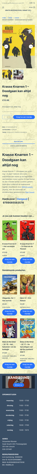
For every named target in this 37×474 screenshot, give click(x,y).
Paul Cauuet (29, 192)
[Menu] (3, 7)
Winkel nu (18, 385)
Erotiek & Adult (25, 307)
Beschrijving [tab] (18, 141)
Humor (13, 129)
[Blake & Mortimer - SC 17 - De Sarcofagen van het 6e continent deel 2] (27, 328)
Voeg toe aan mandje (24, 117)
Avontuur (5, 356)
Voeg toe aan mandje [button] (10, 260)
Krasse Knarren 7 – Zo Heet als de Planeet (27, 246)
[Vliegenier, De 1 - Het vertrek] (9, 284)
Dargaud (10, 132)
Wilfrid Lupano (27, 187)
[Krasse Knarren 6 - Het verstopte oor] (9, 230)
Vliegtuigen (6, 307)
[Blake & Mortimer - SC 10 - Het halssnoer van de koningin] (9, 328)
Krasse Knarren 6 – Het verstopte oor (9, 246)
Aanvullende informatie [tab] (18, 146)
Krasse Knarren (21, 132)
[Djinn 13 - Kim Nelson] (27, 284)
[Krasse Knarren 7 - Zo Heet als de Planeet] (27, 230)
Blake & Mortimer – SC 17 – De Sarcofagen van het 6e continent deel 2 (27, 347)
